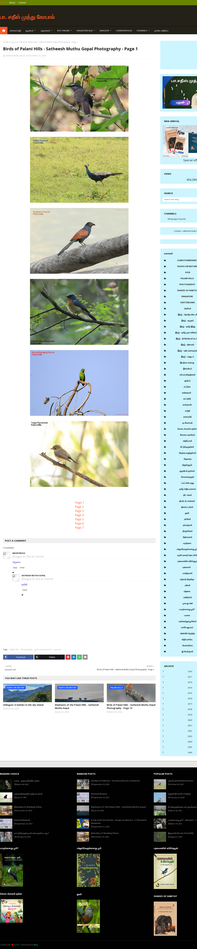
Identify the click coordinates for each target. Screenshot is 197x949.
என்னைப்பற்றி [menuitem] (15, 30)
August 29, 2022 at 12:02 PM (29, 556)
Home (3, 2)
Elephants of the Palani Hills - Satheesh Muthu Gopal (77, 706)
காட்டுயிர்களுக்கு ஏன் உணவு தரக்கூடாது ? (31, 833)
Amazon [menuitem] (104, 30)
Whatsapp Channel (177, 219)
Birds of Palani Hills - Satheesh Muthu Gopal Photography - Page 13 (131, 706)
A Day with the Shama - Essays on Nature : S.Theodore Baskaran (119, 821)
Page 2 (79, 507)
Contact (22, 2)
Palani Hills (14, 649)
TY (18, 944)
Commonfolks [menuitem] (124, 30)
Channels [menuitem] (142, 30)
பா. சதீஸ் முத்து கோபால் (27, 17)
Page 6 (79, 523)
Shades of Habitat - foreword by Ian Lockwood (115, 780)
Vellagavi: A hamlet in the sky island (23, 704)
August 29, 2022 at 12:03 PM (38, 578)
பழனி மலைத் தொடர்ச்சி (43, 649)
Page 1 (79, 502)
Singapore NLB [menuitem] (84, 30)
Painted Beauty (22, 820)
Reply (15, 568)
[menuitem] (3, 30)
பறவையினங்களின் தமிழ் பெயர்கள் (28, 793)
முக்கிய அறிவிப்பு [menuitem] (161, 30)
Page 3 (79, 511)
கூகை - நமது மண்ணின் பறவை (27, 780)
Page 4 (79, 515)
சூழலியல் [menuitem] (30, 30)
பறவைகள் (14, 42)
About (12, 2)
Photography (26, 649)
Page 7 (79, 527)
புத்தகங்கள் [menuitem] (45, 30)
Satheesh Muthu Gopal (15, 55)
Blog (36, 944)
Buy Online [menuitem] (63, 30)
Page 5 (79, 519)
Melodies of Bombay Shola (28, 807)
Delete (22, 568)
